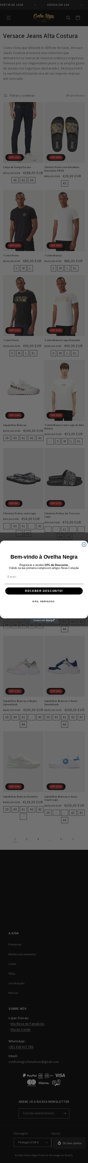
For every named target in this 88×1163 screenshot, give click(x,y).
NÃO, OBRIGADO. (43, 601)
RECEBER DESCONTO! (44, 590)
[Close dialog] (84, 544)
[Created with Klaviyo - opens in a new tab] (44, 620)
